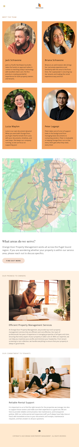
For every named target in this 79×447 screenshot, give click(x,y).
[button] (7, 6)
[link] (39, 6)
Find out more (13, 261)
